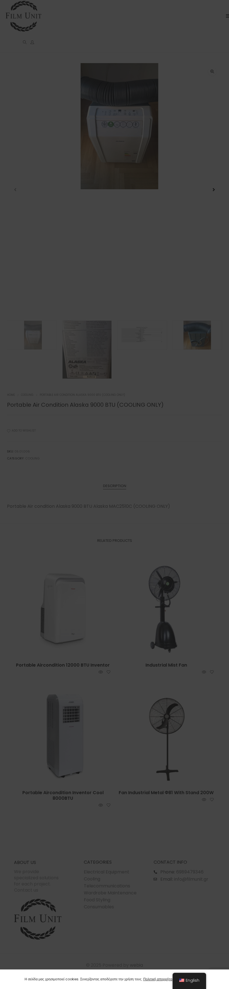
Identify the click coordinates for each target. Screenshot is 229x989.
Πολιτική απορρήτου (158, 979)
